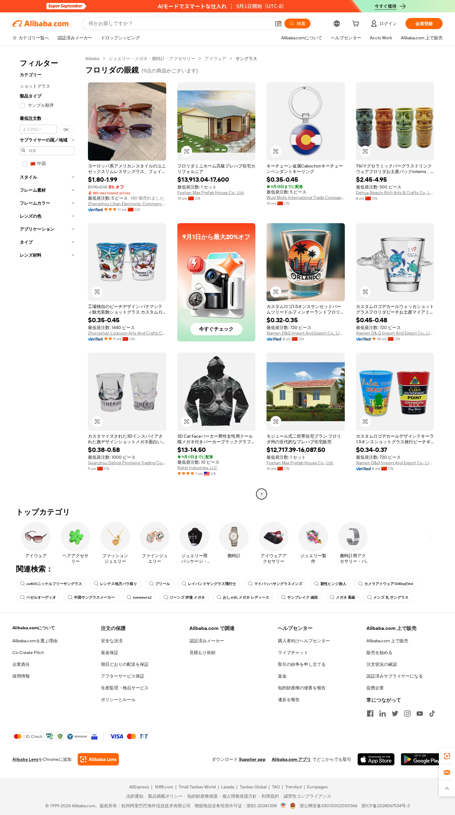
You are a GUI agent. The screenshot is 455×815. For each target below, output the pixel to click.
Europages (317, 786)
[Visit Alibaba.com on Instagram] (407, 713)
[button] (278, 23)
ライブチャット (293, 652)
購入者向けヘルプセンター (304, 640)
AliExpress (139, 786)
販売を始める (379, 652)
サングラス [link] (246, 58)
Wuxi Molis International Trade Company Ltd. (305, 197)
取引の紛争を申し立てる (302, 664)
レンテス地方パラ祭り (118, 584)
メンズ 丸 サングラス (391, 597)
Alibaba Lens (25, 759)
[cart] (357, 24)
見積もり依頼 (202, 652)
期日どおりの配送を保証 (125, 664)
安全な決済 (112, 640)
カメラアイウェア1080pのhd (388, 584)
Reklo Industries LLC (197, 467)
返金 (282, 676)
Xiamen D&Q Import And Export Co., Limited (305, 333)
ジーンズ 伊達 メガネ (187, 597)
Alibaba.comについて (33, 627)
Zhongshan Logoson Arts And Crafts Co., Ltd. (127, 333)
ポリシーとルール (118, 699)
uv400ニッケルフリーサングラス (54, 584)
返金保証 (109, 652)
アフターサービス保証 (122, 676)
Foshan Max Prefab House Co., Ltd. (210, 192)
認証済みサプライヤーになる (394, 676)
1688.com (163, 786)
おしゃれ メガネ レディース (246, 597)
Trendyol (293, 786)
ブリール (162, 584)
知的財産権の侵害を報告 (302, 687)
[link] (447, 756)
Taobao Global (253, 786)
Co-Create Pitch (28, 652)
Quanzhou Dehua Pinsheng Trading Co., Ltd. (127, 462)
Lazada (227, 786)
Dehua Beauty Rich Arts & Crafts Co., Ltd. (395, 192)
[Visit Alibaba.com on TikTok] (432, 713)
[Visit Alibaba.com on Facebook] (370, 713)
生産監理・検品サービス (125, 687)
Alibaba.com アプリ (291, 759)
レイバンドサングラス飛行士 (212, 584)
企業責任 (21, 664)
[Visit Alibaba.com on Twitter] (395, 713)
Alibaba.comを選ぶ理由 (35, 640)
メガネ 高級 (345, 597)
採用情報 (21, 676)
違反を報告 (289, 699)
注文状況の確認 (381, 664)
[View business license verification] (283, 806)
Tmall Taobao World (197, 786)
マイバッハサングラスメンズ (278, 584)
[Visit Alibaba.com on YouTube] (419, 713)
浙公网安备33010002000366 (329, 805)
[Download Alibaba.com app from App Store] (376, 759)
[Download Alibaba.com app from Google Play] (422, 759)
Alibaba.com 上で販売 (387, 640)
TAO (276, 786)
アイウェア (215, 58)
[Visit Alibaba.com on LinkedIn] (382, 713)
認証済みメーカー (206, 640)
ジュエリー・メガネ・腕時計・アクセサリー (152, 58)
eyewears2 (142, 597)
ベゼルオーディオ (41, 597)
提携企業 (375, 687)
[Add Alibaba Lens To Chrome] (98, 759)
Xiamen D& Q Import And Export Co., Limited (395, 333)
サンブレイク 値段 (302, 597)
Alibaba (92, 58)
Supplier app (252, 759)
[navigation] (47, 277)
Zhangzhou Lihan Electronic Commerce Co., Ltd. (127, 203)
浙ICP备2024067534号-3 (385, 805)
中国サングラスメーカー (94, 597)
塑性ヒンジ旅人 (333, 584)
